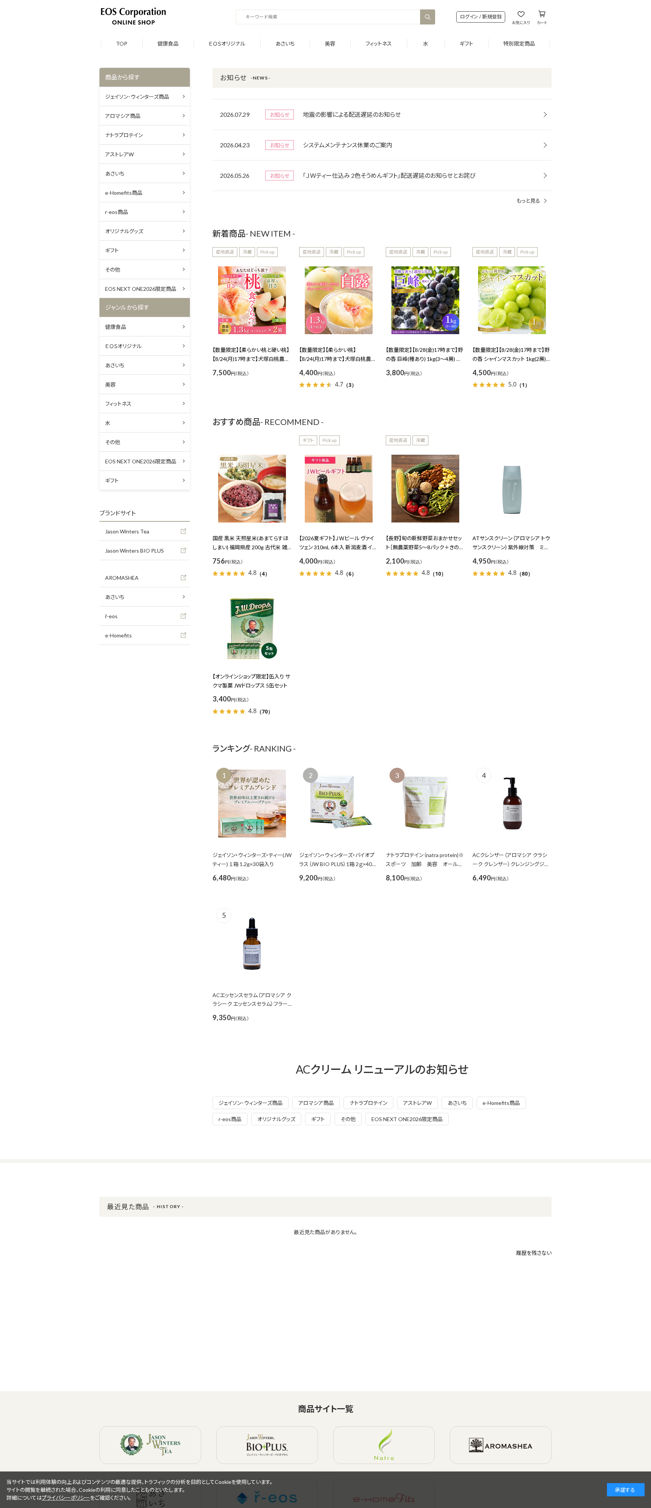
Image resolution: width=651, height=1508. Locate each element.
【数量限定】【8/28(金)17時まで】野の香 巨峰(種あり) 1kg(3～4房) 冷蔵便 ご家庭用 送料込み (424, 359)
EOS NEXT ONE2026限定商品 (407, 1119)
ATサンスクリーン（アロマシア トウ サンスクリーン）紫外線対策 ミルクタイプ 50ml (511, 547)
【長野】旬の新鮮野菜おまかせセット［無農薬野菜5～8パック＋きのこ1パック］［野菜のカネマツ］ (424, 547)
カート (542, 22)
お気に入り (521, 22)
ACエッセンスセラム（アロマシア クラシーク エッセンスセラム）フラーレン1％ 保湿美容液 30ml (251, 1004)
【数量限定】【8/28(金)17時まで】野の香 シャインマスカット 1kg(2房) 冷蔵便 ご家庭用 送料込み (511, 359)
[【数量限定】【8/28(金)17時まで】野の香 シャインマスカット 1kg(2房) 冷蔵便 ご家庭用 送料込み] (512, 300)
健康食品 (168, 43)
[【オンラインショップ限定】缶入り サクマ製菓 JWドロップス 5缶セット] (252, 626)
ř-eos (111, 616)
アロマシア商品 (316, 1103)
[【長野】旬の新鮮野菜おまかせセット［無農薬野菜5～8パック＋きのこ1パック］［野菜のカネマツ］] (425, 488)
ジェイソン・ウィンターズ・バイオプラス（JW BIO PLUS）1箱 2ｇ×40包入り (338, 864)
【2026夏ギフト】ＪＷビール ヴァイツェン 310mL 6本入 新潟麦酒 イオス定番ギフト (338, 547)
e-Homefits (118, 635)
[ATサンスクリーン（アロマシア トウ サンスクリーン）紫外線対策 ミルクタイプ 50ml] (512, 488)
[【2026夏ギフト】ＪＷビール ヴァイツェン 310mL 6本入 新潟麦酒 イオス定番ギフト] (338, 488)
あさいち (285, 43)
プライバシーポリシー (66, 1497)
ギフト (466, 43)
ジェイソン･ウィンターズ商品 (251, 1103)
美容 (330, 43)
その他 (348, 1119)
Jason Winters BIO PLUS (134, 550)
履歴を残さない (534, 1253)
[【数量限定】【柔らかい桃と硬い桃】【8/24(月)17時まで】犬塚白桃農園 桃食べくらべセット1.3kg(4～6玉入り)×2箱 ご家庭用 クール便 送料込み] (252, 300)
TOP (121, 43)
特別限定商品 (519, 43)
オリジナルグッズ (276, 1119)
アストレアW (417, 1103)
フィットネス (378, 43)
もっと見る (528, 200)
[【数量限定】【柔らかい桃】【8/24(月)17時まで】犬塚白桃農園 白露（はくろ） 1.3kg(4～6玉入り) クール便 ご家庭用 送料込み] (338, 300)
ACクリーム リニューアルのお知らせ (382, 1069)
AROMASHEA (122, 577)
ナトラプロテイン (368, 1103)
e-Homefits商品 (501, 1103)
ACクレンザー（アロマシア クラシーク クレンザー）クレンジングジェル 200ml (510, 864)
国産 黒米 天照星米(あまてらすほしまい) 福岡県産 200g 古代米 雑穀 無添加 (250, 547)
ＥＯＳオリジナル (227, 43)
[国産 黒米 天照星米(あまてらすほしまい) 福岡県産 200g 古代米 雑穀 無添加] (252, 488)
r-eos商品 (230, 1119)
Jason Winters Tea (127, 531)
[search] (427, 16)
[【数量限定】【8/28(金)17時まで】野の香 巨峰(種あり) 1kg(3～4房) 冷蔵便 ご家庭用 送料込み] (425, 300)
